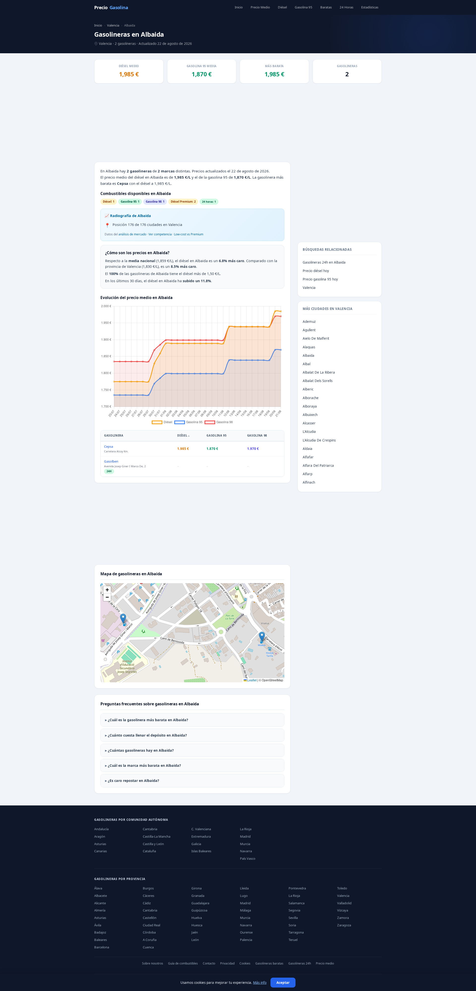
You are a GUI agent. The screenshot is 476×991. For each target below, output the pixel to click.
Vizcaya (342, 910)
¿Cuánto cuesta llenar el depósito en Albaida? (147, 735)
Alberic (308, 389)
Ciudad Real (151, 925)
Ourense (246, 932)
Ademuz (309, 321)
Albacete (100, 895)
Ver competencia (160, 234)
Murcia (245, 844)
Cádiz (147, 903)
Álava (98, 888)
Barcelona (101, 947)
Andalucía (101, 829)
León (195, 939)
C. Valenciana (201, 829)
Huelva (196, 917)
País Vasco (247, 858)
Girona (196, 888)
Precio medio (325, 963)
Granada (197, 895)
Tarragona (296, 932)
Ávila (97, 925)
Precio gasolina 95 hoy (320, 279)
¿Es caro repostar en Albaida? (133, 780)
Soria (292, 925)
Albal (306, 364)
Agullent (309, 330)
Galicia (196, 844)
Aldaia (307, 448)
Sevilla (293, 917)
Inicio (239, 7)
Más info (260, 982)
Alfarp (307, 474)
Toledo (342, 888)
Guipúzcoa (199, 910)
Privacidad (227, 963)
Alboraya (310, 406)
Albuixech (310, 415)
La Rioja (245, 829)
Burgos (148, 888)
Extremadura (201, 836)
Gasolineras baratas (269, 963)
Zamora (343, 917)
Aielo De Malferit (316, 338)
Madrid (245, 836)
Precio (111, 7)
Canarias (100, 851)
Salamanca (296, 903)
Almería (99, 910)
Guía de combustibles (183, 963)
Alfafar (308, 457)
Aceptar (283, 982)
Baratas (326, 7)
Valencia (113, 25)
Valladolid (344, 903)
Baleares (100, 939)
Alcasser (309, 423)
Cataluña (149, 851)
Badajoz (100, 932)
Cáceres (148, 895)
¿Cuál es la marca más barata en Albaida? (144, 765)
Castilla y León (153, 844)
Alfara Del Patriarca (318, 465)
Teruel (293, 939)
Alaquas (309, 347)
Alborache (311, 398)
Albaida (308, 355)
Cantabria (150, 829)
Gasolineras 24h (299, 963)
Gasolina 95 (303, 7)
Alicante (100, 903)
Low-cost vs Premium (188, 234)
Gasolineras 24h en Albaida (324, 262)
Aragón (99, 836)
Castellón (149, 917)
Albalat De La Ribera (319, 372)
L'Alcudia (309, 431)
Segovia (294, 910)
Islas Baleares (201, 851)
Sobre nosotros (152, 963)
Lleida (244, 888)
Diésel (282, 7)
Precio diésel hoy (316, 271)
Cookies (244, 963)
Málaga (245, 910)
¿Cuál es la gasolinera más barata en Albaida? (148, 719)
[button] (123, 618)
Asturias (100, 844)
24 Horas (346, 7)
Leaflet (252, 680)
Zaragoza (344, 925)
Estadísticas (369, 7)
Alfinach (309, 482)
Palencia (246, 939)
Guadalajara (200, 903)
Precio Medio (260, 7)
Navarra (246, 851)
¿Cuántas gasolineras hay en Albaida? (141, 750)
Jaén (194, 932)
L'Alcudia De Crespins (319, 440)
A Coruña (149, 939)
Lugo (244, 895)
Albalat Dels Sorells (317, 381)
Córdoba (149, 932)
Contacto (209, 963)
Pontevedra (297, 888)
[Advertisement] (238, 123)
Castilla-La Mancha (156, 836)
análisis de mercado (132, 234)
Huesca (196, 925)
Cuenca (148, 947)
